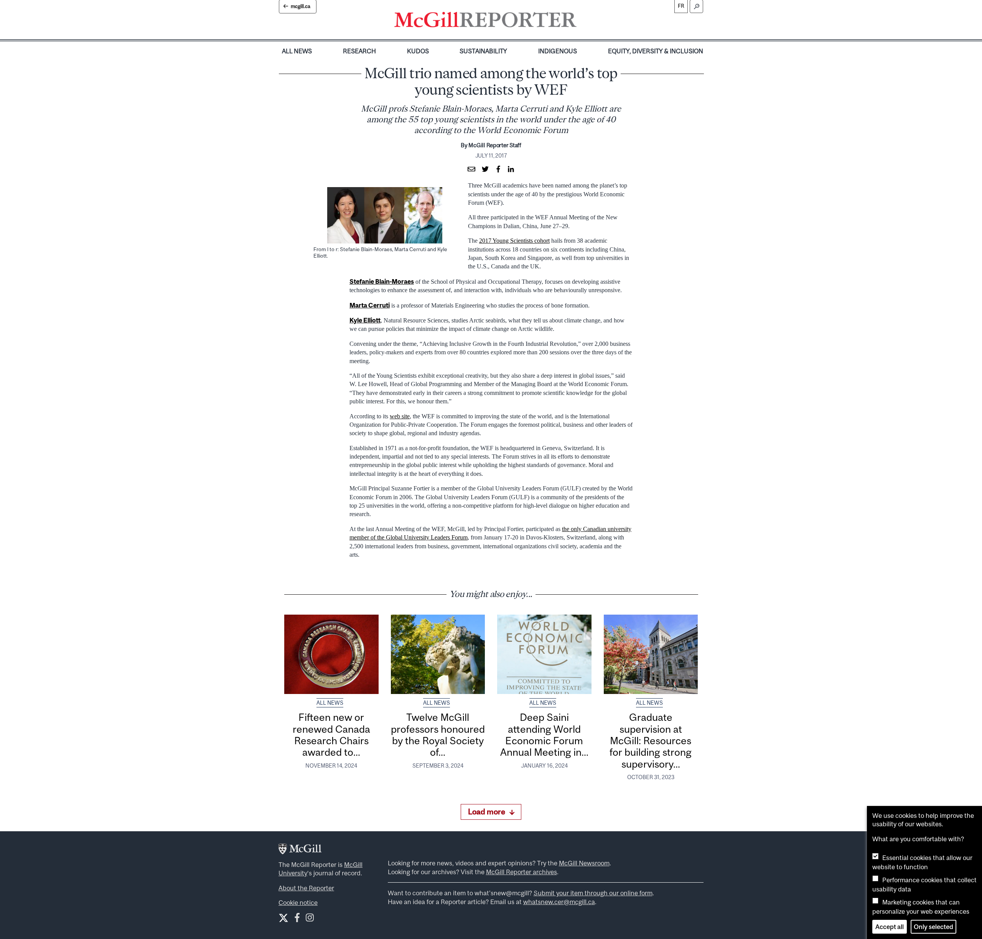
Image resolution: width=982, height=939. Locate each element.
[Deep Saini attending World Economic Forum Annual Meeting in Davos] (544, 654)
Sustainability (483, 51)
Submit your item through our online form (593, 893)
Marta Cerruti (369, 305)
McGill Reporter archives (521, 872)
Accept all (889, 927)
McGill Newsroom (584, 863)
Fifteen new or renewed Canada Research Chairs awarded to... (331, 734)
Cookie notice (298, 902)
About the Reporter (306, 888)
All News (297, 51)
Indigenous (557, 51)
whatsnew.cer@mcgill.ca (559, 902)
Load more (486, 811)
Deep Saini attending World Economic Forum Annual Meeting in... (544, 734)
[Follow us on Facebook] (297, 919)
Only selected (933, 927)
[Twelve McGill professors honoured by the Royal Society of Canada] (438, 654)
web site (400, 416)
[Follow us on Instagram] (310, 919)
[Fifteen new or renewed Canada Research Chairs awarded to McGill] (331, 654)
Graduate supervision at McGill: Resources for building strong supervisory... (651, 740)
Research (359, 51)
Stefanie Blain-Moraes (381, 281)
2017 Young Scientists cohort (514, 240)
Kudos (418, 51)
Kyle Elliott (365, 320)
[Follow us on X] (283, 918)
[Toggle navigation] (583, 21)
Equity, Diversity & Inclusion (655, 51)
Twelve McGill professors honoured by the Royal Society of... (438, 734)
